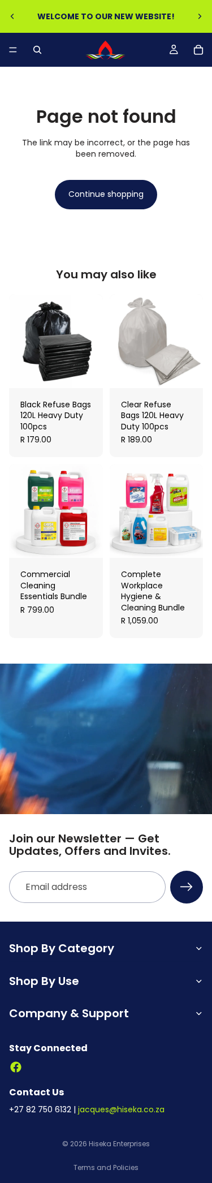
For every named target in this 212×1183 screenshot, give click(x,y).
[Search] (37, 49)
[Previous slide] (12, 16)
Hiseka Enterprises (119, 1143)
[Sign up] (186, 887)
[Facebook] (16, 1067)
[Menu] (13, 50)
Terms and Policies (106, 1167)
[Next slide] (199, 16)
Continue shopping (106, 194)
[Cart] (198, 49)
